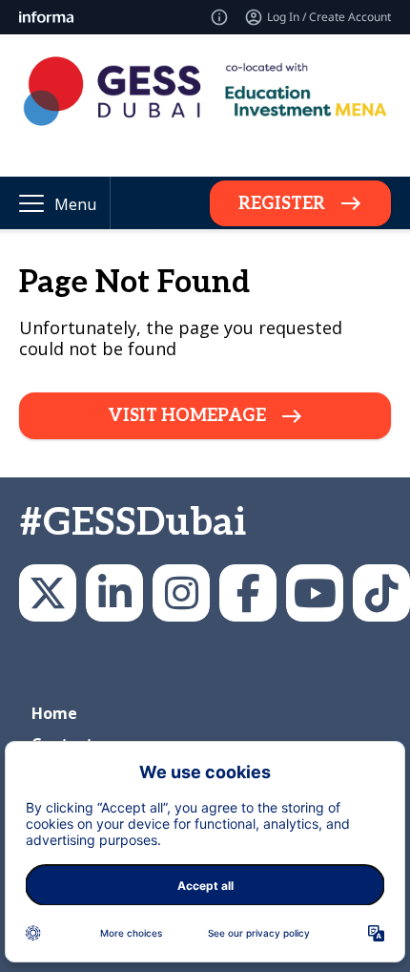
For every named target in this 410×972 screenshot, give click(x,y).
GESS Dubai (248, 593)
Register (281, 204)
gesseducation (181, 593)
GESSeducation (47, 593)
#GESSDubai (132, 523)
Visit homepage (187, 416)
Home (54, 713)
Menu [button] (75, 204)
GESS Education (114, 593)
